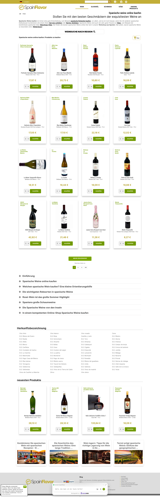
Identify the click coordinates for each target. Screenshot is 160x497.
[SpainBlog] (126, 2)
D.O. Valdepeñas (56, 367)
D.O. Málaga (116, 353)
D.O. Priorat (116, 358)
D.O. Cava (53, 347)
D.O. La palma (55, 353)
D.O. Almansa (85, 342)
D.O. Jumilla (116, 350)
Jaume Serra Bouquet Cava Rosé (88, 203)
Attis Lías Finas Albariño (55, 46)
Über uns (124, 481)
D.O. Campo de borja (119, 344)
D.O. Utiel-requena (118, 364)
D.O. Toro (84, 339)
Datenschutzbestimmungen (129, 484)
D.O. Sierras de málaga (120, 361)
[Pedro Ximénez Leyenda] (127, 71)
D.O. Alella (22, 342)
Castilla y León (86, 336)
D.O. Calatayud (86, 344)
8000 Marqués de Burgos (24, 203)
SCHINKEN (108, 7)
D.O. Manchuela (24, 356)
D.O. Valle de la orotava (120, 367)
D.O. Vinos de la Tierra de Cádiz (61, 369)
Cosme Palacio (85, 98)
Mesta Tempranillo (119, 203)
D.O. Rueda (23, 339)
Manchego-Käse (46, 25)
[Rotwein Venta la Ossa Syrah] (127, 176)
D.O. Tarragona (24, 364)
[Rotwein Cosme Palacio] (95, 123)
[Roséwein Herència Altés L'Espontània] (32, 123)
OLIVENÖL (95, 7)
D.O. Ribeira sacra (56, 361)
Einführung (28, 276)
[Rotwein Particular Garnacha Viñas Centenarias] (32, 71)
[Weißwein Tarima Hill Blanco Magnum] (64, 414)
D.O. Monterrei (55, 356)
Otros (52, 372)
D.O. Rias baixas (24, 361)
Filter (137, 38)
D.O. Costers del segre (58, 350)
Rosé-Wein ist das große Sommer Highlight (45, 297)
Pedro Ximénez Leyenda (117, 46)
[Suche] (109, 2)
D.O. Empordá (86, 350)
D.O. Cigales (85, 347)
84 (86, 267)
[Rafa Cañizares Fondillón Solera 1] (95, 414)
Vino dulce (85, 372)
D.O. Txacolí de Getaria (58, 364)
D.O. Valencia (85, 367)
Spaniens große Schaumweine (38, 302)
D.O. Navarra (116, 356)
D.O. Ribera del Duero (26, 336)
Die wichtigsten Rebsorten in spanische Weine (47, 292)
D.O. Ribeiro (116, 336)
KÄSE (121, 7)
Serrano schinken (55, 23)
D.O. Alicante (54, 342)
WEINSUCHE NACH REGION (79, 31)
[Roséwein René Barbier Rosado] (95, 71)
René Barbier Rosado (85, 46)
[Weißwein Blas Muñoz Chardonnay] (64, 123)
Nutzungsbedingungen (128, 483)
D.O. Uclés (84, 364)
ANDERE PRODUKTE (134, 7)
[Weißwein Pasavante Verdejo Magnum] (127, 414)
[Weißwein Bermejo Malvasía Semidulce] (32, 414)
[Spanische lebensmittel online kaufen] (33, 9)
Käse (119, 23)
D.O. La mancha (24, 353)
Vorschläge (124, 478)
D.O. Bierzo (23, 344)
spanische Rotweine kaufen (81, 21)
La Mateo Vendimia (55, 203)
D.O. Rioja (53, 336)
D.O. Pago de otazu (57, 358)
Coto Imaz (116, 98)
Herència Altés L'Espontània (24, 98)
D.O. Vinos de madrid (88, 369)
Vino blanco (54, 333)
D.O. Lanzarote (86, 353)
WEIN (82, 7)
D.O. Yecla (115, 369)
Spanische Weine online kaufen (39, 281)
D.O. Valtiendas (24, 369)
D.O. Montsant (86, 356)
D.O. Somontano (56, 339)
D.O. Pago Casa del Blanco (28, 358)
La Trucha (54, 150)
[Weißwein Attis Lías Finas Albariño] (64, 71)
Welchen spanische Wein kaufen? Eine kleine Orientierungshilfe (56, 286)
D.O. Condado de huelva (27, 350)
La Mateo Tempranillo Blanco (24, 151)
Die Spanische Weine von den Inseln (41, 307)
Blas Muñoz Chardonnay (56, 98)
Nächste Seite (80, 263)
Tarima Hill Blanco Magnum (55, 389)
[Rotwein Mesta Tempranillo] (127, 228)
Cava (114, 333)
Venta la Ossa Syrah (117, 151)
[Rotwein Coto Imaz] (127, 123)
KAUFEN (35, 86)
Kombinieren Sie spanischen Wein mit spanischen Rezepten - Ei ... (31, 445)
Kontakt (123, 476)
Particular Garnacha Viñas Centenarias (26, 46)
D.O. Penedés (85, 358)
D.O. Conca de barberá (120, 347)
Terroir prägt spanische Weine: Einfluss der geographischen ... (128, 445)
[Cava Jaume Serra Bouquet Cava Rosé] (95, 228)
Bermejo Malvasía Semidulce (23, 389)
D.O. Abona (116, 339)
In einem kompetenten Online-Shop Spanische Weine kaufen (54, 313)
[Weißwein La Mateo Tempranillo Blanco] (32, 176)
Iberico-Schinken (72, 23)
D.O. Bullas (54, 344)
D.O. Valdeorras (24, 367)
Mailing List (124, 480)
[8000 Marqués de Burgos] (32, 228)
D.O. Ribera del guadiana (89, 361)
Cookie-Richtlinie (126, 486)
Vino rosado (85, 333)
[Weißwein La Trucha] (64, 176)
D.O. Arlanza (116, 342)
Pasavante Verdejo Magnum (118, 389)
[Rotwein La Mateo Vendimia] (64, 228)
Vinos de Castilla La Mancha (29, 372)
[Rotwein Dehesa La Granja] (95, 176)
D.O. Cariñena (24, 347)
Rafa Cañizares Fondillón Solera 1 (89, 389)
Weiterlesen (37, 27)
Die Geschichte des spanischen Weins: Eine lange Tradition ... (64, 445)
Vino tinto (22, 333)
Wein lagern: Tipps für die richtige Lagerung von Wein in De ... (96, 445)
